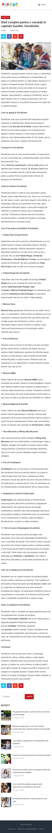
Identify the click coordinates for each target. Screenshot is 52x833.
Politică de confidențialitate (27, 829)
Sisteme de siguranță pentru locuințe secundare (32, 755)
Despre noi (12, 829)
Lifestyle (5, 17)
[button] (42, 5)
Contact (41, 829)
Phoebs (29, 824)
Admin (3, 30)
